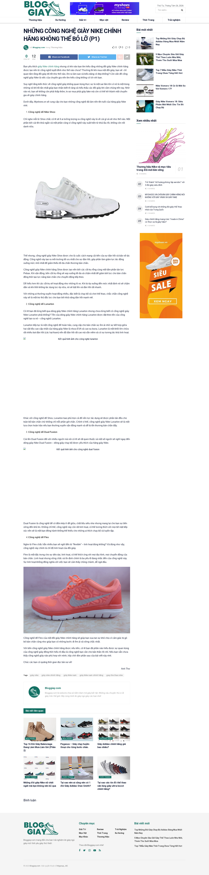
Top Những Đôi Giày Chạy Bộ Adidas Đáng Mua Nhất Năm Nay (170, 41)
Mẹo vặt (104, 20)
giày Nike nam (70, 675)
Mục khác (30, 738)
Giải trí (82, 20)
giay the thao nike (114, 675)
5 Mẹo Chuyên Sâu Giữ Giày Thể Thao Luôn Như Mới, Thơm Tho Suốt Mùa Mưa (170, 57)
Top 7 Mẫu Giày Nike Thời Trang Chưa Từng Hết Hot (158, 846)
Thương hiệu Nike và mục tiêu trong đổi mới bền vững (153, 168)
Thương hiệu (35, 20)
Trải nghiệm (174, 20)
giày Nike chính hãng (48, 66)
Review (125, 20)
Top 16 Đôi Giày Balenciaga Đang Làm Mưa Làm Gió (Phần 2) (39, 747)
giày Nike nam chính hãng (91, 675)
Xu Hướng (60, 20)
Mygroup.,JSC (62, 866)
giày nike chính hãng (51, 675)
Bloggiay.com (39, 47)
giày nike (34, 675)
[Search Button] (183, 10)
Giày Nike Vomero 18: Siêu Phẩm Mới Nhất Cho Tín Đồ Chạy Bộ (170, 104)
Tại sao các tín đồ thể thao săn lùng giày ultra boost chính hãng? (111, 785)
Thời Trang (148, 20)
